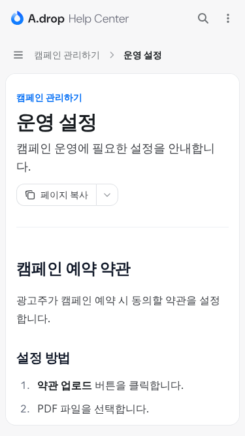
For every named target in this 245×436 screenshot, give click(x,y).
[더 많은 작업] (228, 18)
